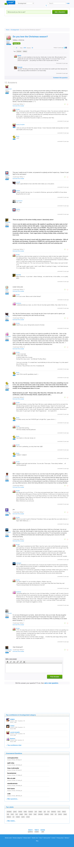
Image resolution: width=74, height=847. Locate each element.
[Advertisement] (37, 23)
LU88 (8, 794)
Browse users (8, 838)
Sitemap (67, 838)
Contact (53, 838)
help (8, 814)
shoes (30, 814)
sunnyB (18, 182)
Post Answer (54, 677)
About (40, 838)
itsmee (8, 40)
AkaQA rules (35, 838)
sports (23, 817)
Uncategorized (15, 30)
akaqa (65, 814)
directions (53, 811)
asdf (36, 811)
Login (68, 3)
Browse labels (26, 838)
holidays (25, 51)
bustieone (18, 303)
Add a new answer (11, 659)
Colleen (12, 726)
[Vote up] (14, 47)
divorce (60, 814)
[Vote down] (18, 47)
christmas (19, 51)
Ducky (17, 136)
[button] (7, 662)
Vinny (6, 476)
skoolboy (7, 512)
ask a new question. (51, 683)
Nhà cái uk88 (11, 778)
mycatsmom (19, 201)
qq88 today (10, 763)
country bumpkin (9, 89)
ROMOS (12, 719)
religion (40, 811)
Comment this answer (18, 106)
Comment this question (60, 77)
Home (7, 30)
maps (35, 814)
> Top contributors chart (13, 745)
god (44, 811)
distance (9, 817)
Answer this (17, 43)
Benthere (12, 738)
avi (13, 817)
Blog (37, 840)
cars (17, 814)
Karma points (46, 838)
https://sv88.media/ (13, 768)
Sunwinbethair (11, 773)
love (48, 811)
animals (20, 811)
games (14, 811)
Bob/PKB (7, 222)
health (25, 811)
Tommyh (19, 67)
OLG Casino (11, 788)
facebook (31, 811)
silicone (64, 811)
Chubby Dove (8, 650)
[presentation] (7, 662)
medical (17, 817)
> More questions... (12, 799)
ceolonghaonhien (12, 758)
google (21, 814)
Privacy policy (59, 838)
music (12, 814)
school (27, 817)
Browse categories (17, 838)
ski (55, 814)
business (47, 814)
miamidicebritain (12, 783)
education (40, 814)
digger (7, 289)
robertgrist (8, 532)
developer (9, 811)
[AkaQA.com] (10, 2)
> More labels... (11, 821)
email (52, 814)
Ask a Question (60, 12)
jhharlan (7, 175)
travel (59, 811)
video (26, 814)
